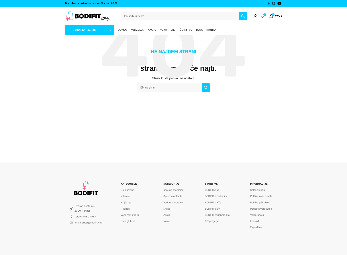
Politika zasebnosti (261, 196)
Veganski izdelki (130, 215)
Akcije (166, 215)
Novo (166, 221)
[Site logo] (88, 16)
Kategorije (129, 183)
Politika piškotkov (260, 202)
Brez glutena (128, 221)
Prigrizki (125, 208)
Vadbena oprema (173, 202)
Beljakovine (127, 190)
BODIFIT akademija (216, 196)
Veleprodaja (257, 215)
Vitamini (125, 196)
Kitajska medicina (173, 190)
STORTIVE (211, 183)
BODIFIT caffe (213, 202)
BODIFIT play (212, 208)
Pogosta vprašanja (261, 208)
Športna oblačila (172, 196)
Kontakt (254, 221)
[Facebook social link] (269, 3)
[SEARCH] (243, 16)
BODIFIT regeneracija (217, 215)
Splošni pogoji (258, 190)
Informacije (259, 183)
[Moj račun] (255, 16)
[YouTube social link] (279, 3)
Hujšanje (126, 202)
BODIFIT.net (212, 190)
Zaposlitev (256, 227)
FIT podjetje (212, 221)
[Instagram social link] (273, 3)
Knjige (166, 208)
